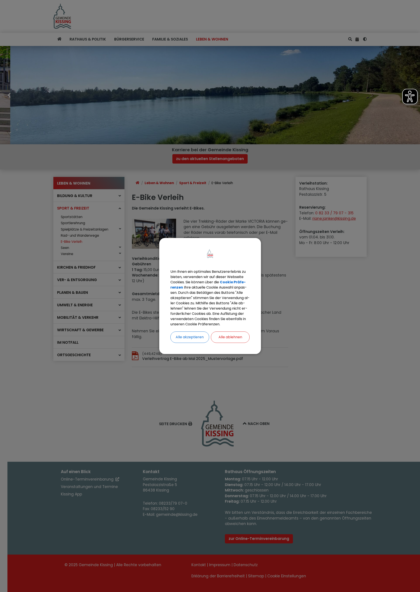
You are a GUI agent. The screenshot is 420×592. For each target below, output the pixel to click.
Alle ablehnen (230, 337)
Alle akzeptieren (190, 337)
